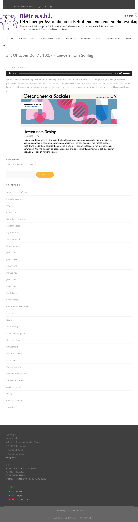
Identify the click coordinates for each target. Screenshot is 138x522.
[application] (69, 73)
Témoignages (70, 38)
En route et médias (113, 38)
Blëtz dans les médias (16, 164)
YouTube (10, 407)
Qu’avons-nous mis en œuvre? (50, 38)
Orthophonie (12, 346)
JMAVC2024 (11, 279)
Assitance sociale (14, 387)
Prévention (11, 360)
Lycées (9, 313)
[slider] (126, 73)
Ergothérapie (12, 232)
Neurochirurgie (13, 326)
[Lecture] (9, 73)
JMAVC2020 (11, 252)
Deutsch (18, 491)
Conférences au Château (17, 306)
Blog (8, 205)
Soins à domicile (13, 239)
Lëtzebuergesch (22, 499)
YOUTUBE (88, 517)
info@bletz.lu (12, 457)
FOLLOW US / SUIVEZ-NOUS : (21, 6)
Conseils (98, 38)
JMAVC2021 (11, 259)
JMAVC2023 (11, 272)
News (32, 164)
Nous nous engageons (26, 38)
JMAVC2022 (11, 266)
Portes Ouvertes (14, 353)
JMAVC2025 (11, 286)
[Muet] (120, 73)
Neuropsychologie (14, 340)
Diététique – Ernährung (17, 219)
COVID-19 (11, 212)
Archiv (5, 45)
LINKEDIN (72, 517)
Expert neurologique (15, 333)
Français (18, 495)
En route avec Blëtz (15, 198)
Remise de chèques (15, 380)
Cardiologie (11, 293)
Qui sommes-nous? (6, 38)
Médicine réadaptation (16, 373)
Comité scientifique (15, 400)
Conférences (85, 38)
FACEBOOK (56, 517)
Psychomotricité (13, 367)
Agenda (128, 38)
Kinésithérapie (13, 246)
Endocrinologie (13, 225)
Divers (9, 393)
